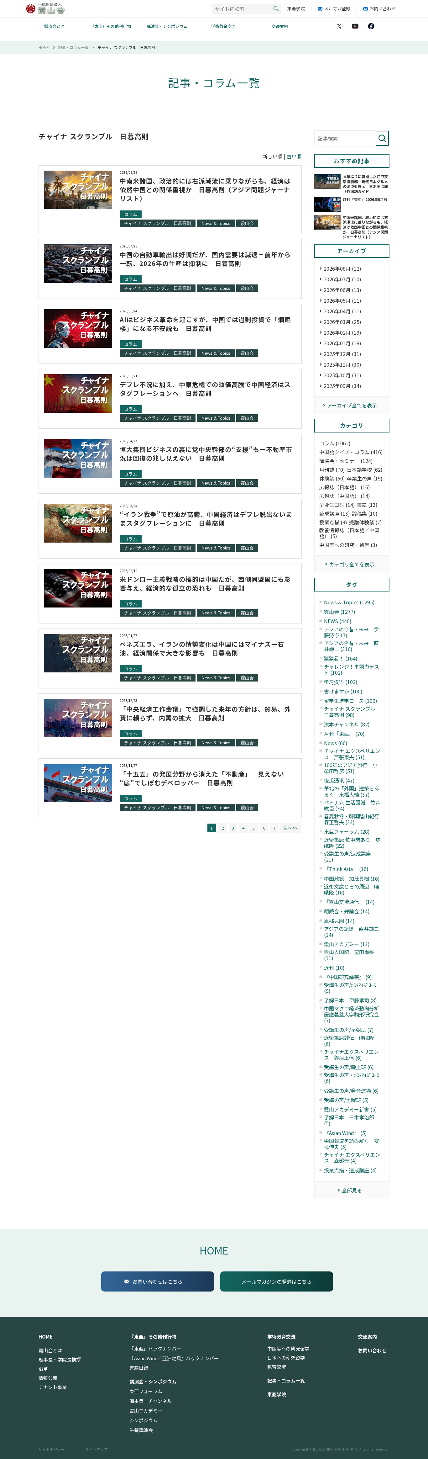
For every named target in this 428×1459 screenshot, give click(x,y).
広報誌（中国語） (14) (344, 496)
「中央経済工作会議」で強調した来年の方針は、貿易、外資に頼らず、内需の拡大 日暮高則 (205, 713)
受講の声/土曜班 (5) (346, 1100)
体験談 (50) (332, 478)
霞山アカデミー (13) (347, 944)
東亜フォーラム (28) (347, 832)
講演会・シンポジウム (167, 26)
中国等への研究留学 (288, 1348)
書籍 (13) (367, 505)
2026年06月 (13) (342, 290)
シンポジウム (143, 1420)
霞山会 (247, 223)
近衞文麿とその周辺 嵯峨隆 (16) (351, 889)
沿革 (43, 1368)
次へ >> (291, 828)
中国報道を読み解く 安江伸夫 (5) (351, 1144)
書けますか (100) (343, 691)
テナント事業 (53, 1387)
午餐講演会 (141, 1430)
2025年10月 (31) (342, 375)
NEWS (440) (338, 621)
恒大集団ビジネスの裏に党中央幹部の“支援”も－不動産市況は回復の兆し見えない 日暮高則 (206, 454)
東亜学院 (296, 8)
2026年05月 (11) (342, 300)
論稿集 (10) (365, 514)
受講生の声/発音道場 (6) (351, 1091)
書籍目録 (138, 1368)
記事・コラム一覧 (286, 1380)
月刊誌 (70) (332, 470)
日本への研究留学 (286, 1358)
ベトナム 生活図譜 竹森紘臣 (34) (352, 805)
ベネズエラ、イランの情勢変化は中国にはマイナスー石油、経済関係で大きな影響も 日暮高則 (202, 648)
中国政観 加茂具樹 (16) (352, 879)
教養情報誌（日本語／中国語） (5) (349, 533)
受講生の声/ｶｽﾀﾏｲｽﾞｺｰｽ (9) (350, 988)
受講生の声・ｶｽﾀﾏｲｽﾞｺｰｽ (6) (351, 1078)
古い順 (294, 156)
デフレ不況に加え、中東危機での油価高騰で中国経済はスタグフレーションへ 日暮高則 (205, 389)
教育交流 (276, 1367)
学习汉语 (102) (341, 682)
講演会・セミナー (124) (346, 461)
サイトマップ (96, 1449)
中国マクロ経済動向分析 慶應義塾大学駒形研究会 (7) (352, 1014)
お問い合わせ (382, 8)
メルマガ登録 (337, 8)
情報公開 (48, 1378)
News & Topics (215, 223)
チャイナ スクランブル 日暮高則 (157, 223)
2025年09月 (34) (342, 386)
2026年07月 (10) (342, 279)
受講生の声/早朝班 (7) (349, 1030)
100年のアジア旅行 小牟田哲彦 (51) (350, 768)
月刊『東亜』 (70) (344, 734)
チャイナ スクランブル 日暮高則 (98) (352, 712)
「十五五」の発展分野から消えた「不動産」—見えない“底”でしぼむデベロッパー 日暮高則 (202, 778)
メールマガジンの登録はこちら (277, 1281)
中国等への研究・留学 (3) (348, 545)
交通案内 (280, 26)
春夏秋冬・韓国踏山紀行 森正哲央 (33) (352, 819)
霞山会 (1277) (339, 612)
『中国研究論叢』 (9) (348, 977)
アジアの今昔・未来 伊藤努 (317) (351, 632)
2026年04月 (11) (342, 311)
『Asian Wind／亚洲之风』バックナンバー (174, 1358)
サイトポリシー (52, 1449)
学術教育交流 (223, 26)
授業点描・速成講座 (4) (350, 1170)
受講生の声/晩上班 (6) (349, 1067)
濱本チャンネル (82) (347, 724)
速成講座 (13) (334, 514)
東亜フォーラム (145, 1391)
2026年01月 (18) (342, 343)
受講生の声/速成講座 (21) (347, 856)
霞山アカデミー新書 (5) (350, 1109)
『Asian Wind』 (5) (345, 1133)
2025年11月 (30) (342, 364)
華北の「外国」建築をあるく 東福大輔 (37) (351, 791)
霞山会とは (54, 26)
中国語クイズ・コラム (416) (351, 452)
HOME (214, 1250)
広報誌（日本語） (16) (344, 487)
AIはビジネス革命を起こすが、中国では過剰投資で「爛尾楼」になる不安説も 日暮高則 (205, 324)
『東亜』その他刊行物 (110, 26)
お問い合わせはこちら (158, 1281)
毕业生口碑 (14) (337, 505)
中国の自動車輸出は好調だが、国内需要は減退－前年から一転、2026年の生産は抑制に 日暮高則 (205, 259)
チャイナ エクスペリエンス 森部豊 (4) (352, 1158)
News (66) (335, 743)
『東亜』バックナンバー (155, 1348)
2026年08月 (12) (342, 268)
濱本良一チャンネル (150, 1401)
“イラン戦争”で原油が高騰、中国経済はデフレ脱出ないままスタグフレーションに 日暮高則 (206, 519)
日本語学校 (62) (365, 470)
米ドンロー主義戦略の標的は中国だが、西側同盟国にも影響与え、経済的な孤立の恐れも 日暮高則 (205, 583)
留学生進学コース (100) (350, 701)
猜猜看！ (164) (341, 658)
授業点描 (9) (333, 522)
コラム (130, 214)
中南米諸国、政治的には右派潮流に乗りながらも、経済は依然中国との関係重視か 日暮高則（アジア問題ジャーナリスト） (205, 189)
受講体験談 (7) (365, 522)
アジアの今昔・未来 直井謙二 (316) (351, 646)
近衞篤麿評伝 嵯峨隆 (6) (349, 1041)
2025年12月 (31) (342, 354)
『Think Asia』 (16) (346, 869)
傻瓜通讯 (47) (339, 780)
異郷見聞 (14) (339, 921)
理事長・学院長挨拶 (60, 1359)
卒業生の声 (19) (365, 478)
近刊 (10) (334, 968)
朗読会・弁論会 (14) (347, 911)
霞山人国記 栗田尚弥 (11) (349, 955)
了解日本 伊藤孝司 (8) (350, 1000)
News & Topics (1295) (349, 602)
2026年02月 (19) (342, 332)
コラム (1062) (335, 443)
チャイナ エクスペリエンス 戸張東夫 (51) (352, 754)
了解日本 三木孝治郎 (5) (349, 1120)
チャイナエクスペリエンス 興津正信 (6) (351, 1055)
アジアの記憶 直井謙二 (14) (351, 932)
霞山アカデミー (145, 1411)
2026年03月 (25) (342, 322)
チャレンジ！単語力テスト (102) (351, 670)
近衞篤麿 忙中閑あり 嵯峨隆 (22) (352, 843)
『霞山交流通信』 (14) (349, 902)
